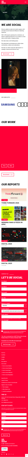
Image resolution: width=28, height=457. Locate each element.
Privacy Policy (4, 337)
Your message (5, 320)
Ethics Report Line (6, 389)
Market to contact (5, 303)
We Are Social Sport (7, 370)
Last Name (4, 286)
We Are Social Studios (7, 365)
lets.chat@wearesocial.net (6, 402)
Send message (7, 344)
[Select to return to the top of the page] (3, 2)
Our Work (3, 354)
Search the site (4, 378)
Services (3, 352)
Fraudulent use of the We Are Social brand (11, 340)
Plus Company (5, 386)
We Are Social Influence (7, 372)
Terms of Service (14, 337)
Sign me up (5, 435)
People (2, 359)
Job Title (3, 297)
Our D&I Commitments (7, 391)
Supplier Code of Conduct (6, 384)
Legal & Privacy (4, 380)
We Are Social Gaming (7, 368)
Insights (3, 357)
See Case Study (5, 160)
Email (2, 424)
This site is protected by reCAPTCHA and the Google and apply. (13, 337)
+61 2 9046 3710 (4, 400)
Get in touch (6, 54)
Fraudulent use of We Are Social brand (9, 382)
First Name (4, 281)
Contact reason (5, 308)
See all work (6, 174)
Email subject (4, 314)
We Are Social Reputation (8, 374)
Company (3, 420)
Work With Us (4, 361)
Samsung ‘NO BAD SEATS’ (13, 145)
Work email (4, 292)
